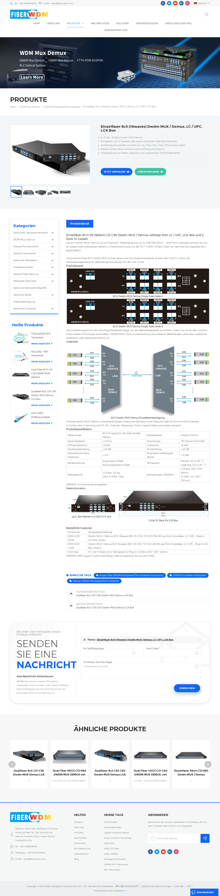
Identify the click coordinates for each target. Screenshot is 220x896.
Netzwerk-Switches (24, 280)
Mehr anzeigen (40, 343)
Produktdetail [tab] (79, 223)
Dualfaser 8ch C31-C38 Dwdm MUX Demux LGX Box (43, 395)
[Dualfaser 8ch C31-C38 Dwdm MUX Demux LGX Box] (21, 396)
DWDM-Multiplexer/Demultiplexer (62, 106)
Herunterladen (148, 171)
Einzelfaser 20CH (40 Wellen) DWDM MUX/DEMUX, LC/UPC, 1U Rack (191, 773)
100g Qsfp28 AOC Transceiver (41, 335)
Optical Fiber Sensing (25, 274)
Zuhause (78, 822)
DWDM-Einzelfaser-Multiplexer (189, 575)
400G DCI (109, 843)
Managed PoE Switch (115, 859)
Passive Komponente (25, 246)
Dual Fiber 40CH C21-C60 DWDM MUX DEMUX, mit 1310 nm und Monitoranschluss (110, 773)
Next (207, 764)
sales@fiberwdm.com (34, 859)
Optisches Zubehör (24, 308)
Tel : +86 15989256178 (25, 3)
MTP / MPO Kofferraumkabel (40, 415)
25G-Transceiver (112, 869)
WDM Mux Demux (30, 106)
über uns (79, 827)
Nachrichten (100, 23)
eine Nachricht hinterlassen (205, 893)
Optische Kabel (22, 294)
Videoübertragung (24, 301)
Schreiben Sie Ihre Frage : (98, 662)
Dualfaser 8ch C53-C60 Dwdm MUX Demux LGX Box (69, 773)
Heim (36, 23)
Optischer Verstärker (25, 260)
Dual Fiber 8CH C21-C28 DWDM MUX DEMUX (42, 373)
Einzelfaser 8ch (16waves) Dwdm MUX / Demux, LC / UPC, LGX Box (135, 639)
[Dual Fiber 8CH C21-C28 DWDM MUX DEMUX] (21, 374)
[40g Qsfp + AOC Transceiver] (21, 356)
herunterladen (147, 23)
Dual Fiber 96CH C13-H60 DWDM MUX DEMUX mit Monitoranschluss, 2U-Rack (29, 773)
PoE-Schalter (110, 822)
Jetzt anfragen (114, 171)
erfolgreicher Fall (178, 23)
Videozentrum (81, 854)
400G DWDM (111, 854)
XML (189, 886)
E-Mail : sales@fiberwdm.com (58, 3)
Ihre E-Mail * (153, 648)
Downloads (80, 843)
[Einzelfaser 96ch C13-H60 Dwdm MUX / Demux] (151, 754)
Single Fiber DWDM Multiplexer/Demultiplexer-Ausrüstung (131, 575)
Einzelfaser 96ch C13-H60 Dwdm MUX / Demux (151, 772)
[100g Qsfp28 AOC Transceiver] (21, 338)
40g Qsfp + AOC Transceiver (40, 353)
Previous (12, 764)
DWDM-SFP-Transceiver (116, 864)
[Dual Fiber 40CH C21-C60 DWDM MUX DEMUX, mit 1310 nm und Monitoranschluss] (110, 754)
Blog (76, 859)
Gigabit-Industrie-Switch (116, 832)
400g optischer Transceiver (118, 838)
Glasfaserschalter (23, 267)
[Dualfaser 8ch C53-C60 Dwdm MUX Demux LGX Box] (69, 754)
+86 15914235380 (36, 852)
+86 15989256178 (28, 846)
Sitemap (179, 886)
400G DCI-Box (111, 848)
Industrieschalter (112, 827)
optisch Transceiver (24, 253)
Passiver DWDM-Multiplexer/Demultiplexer (96, 581)
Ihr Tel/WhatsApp (93, 648)
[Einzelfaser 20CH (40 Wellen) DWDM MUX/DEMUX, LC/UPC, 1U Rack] (191, 754)
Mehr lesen (28, 787)
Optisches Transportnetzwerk (30, 232)
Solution (122, 23)
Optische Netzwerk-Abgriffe (29, 287)
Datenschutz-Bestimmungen (156, 886)
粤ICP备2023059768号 (126, 886)
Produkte (74, 23)
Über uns (53, 23)
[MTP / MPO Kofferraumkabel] (21, 418)
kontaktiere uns (116, 30)
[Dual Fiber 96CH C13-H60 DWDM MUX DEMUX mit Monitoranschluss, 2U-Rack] (29, 754)
